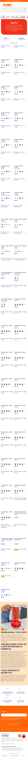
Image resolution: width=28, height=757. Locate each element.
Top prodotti (17, 17)
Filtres (5, 38)
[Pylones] (7, 5)
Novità (8, 17)
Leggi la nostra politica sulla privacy (8, 743)
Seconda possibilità (22, 17)
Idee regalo (3, 17)
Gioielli (12, 17)
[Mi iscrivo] (25, 715)
